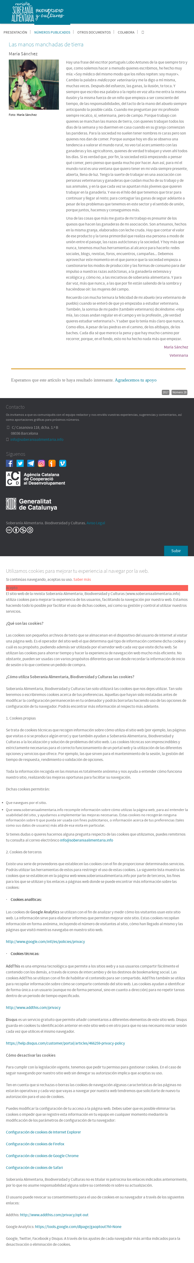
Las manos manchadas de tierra (46, 44)
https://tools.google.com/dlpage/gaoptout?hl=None (78, 1226)
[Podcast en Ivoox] (53, 463)
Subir (176, 551)
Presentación (15, 32)
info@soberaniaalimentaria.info (36, 439)
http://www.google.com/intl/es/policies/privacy (45, 941)
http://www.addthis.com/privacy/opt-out (54, 1215)
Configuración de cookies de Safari (34, 1167)
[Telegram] (32, 463)
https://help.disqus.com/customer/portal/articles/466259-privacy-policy (65, 1043)
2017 (165, 392)
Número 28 (179, 392)
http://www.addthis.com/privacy (33, 1007)
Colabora (126, 32)
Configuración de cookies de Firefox (35, 1144)
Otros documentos (94, 32)
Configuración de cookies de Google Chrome (42, 1156)
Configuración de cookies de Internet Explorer (43, 1132)
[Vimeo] (64, 463)
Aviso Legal (96, 523)
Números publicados (52, 32)
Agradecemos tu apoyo (136, 380)
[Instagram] (43, 463)
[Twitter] (22, 463)
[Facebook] (11, 463)
